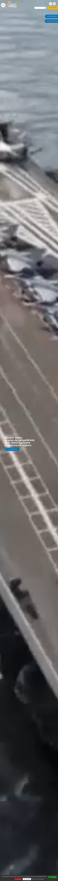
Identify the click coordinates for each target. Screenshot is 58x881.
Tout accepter (52, 877)
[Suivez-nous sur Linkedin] (50, 3)
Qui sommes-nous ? (13, 449)
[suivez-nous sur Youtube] (54, 3)
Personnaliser (26, 879)
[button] (3, 5)
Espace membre (53, 7)
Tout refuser (18, 879)
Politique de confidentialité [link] (38, 879)
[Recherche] (45, 8)
